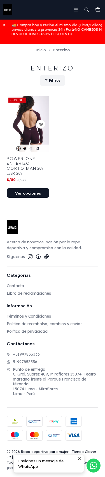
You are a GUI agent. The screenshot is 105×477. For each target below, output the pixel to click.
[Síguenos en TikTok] (46, 256)
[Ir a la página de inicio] (7, 9)
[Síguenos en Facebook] (38, 256)
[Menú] (76, 9)
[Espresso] (18, 148)
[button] (52, 80)
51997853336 (25, 361)
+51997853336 (26, 354)
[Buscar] (86, 9)
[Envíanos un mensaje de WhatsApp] (94, 466)
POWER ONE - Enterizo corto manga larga (25, 166)
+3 (37, 148)
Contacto (15, 285)
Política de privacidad (27, 331)
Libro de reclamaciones (29, 293)
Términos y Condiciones (29, 316)
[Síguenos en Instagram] (30, 256)
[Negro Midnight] (24, 148)
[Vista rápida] (40, 124)
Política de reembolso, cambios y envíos (44, 323)
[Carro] (98, 9)
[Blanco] (31, 148)
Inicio (40, 50)
